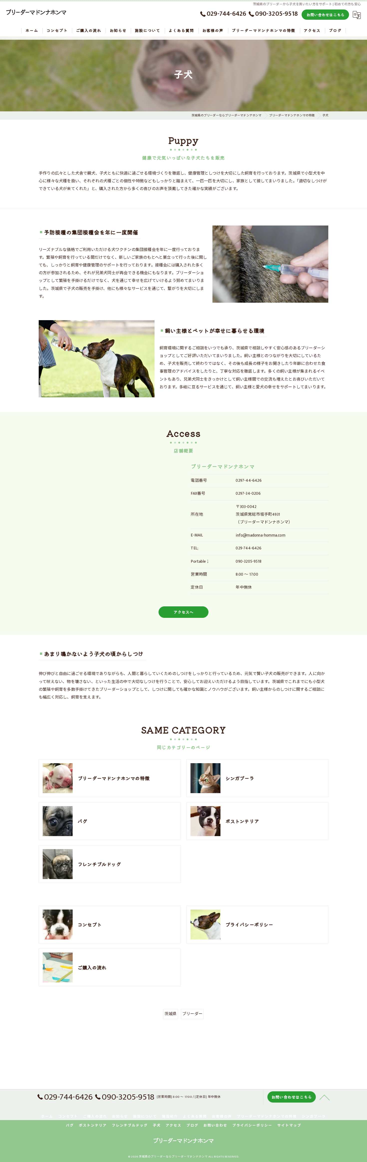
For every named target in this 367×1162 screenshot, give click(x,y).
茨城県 (171, 1014)
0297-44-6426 (248, 480)
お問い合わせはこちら (326, 14)
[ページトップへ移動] (325, 1097)
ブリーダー (192, 1014)
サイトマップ (289, 1125)
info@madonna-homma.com (260, 535)
